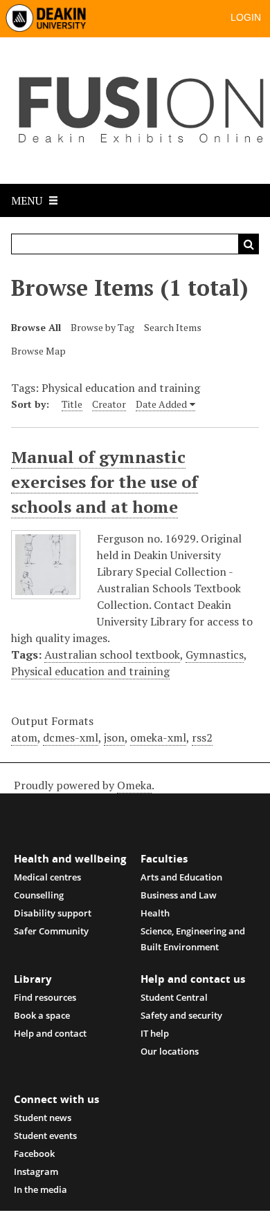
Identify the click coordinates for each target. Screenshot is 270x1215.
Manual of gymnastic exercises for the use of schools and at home (104, 482)
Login (246, 17)
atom (24, 737)
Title (72, 404)
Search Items (172, 327)
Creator (109, 404)
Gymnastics (215, 654)
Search (248, 244)
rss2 (202, 737)
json (114, 737)
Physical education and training (90, 671)
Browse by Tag (102, 327)
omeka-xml (158, 737)
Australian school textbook (112, 654)
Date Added (161, 404)
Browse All (36, 327)
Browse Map (38, 350)
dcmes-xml (70, 737)
